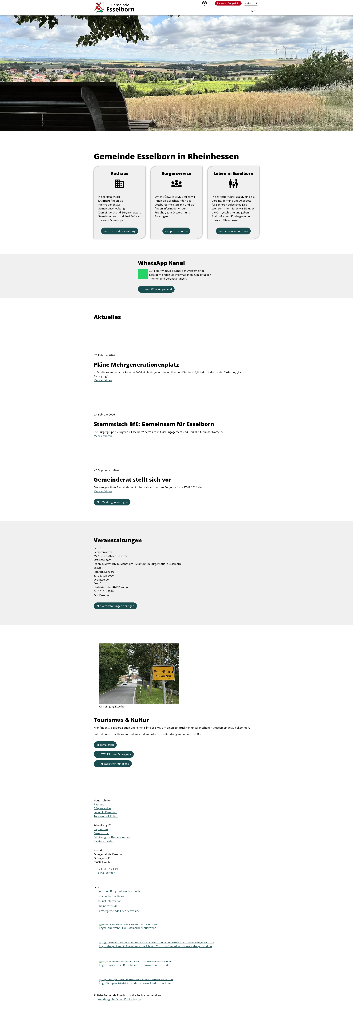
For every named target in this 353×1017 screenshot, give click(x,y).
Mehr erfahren (103, 380)
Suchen (257, 3)
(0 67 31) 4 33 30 (108, 868)
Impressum (101, 829)
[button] (210, 3)
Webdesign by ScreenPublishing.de (119, 999)
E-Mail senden (106, 872)
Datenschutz (101, 833)
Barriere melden (104, 841)
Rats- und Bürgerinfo (228, 3)
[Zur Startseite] (114, 7)
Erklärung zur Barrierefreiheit (112, 837)
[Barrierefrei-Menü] (204, 3)
